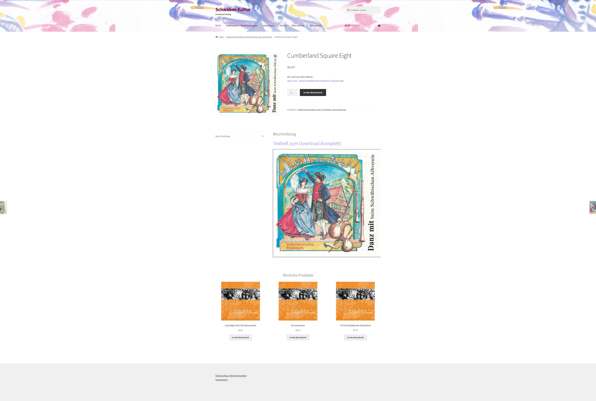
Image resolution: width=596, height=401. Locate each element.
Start (218, 25)
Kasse (283, 25)
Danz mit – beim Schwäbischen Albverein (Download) (315, 80)
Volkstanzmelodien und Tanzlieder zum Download (249, 37)
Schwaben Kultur (233, 9)
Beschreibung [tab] (222, 136)
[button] (275, 56)
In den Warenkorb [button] (240, 337)
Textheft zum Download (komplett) (307, 143)
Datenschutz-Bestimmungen (241, 25)
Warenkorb (315, 25)
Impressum (269, 25)
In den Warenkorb (313, 92)
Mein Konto (298, 25)
